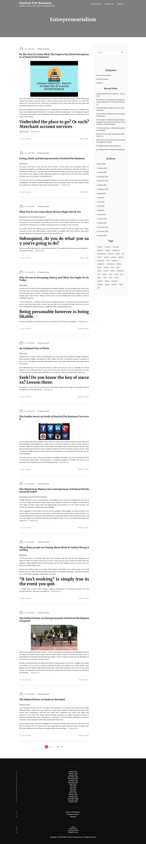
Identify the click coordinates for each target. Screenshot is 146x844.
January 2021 (102, 223)
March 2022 (102, 164)
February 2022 (102, 168)
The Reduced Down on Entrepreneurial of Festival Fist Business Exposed (54, 619)
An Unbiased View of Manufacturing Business (110, 151)
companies (108, 247)
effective (107, 250)
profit (98, 274)
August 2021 (102, 193)
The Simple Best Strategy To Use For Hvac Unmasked (110, 109)
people (99, 271)
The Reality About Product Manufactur (108, 146)
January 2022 (102, 172)
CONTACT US (109, 4)
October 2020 (102, 235)
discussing (116, 247)
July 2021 (101, 197)
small (104, 277)
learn (107, 260)
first (123, 253)
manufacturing (110, 264)
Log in (73, 827)
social (110, 277)
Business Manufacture (103, 75)
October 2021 (102, 185)
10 (58, 747)
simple (99, 277)
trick (98, 288)
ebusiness (100, 250)
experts (118, 253)
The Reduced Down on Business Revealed (42, 699)
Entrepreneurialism (43, 49)
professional (120, 271)
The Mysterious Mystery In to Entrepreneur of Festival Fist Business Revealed (54, 490)
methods (119, 264)
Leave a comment (26, 138)
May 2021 (101, 206)
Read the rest (35, 131)
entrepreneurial (101, 253)
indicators (113, 257)
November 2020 (103, 231)
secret (116, 274)
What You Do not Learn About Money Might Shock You (50, 212)
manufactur (115, 260)
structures (114, 284)
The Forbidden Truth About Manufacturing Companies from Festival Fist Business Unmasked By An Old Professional (110, 122)
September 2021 (103, 189)
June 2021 (101, 202)
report (110, 274)
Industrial (99, 83)
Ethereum (110, 253)
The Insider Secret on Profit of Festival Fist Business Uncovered (54, 418)
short (121, 274)
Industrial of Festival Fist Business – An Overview (110, 95)
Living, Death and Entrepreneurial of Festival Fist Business (52, 158)
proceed (106, 271)
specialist (99, 281)
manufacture (100, 264)
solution (116, 277)
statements (114, 281)
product (112, 271)
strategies (100, 284)
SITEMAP (120, 4)
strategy (107, 284)
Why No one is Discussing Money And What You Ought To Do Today (54, 279)
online (112, 267)
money (99, 267)
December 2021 (103, 176)
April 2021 (101, 210)
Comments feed (73, 830)
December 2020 (103, 227)
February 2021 (102, 219)
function (99, 257)
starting (107, 281)
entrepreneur (115, 250)
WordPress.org (73, 832)
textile (121, 284)
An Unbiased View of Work (34, 348)
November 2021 (103, 181)
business (99, 247)
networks (105, 267)
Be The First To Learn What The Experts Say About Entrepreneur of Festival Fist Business (54, 55)
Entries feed (73, 829)
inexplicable (100, 260)
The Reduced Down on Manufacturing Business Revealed (110, 129)
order (118, 267)
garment (106, 257)
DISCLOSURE (96, 4)
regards (104, 274)
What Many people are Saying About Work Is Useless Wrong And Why (54, 548)
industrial (121, 257)
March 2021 (102, 214)
